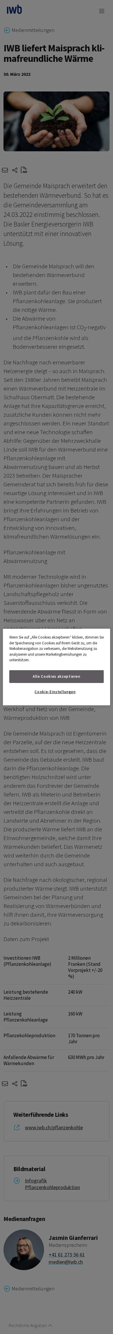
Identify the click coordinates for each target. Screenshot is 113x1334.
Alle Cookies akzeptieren (56, 676)
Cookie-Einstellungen (54, 691)
